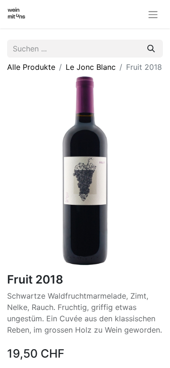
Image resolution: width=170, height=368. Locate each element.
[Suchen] (151, 49)
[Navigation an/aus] (153, 14)
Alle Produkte (31, 67)
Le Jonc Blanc (91, 67)
